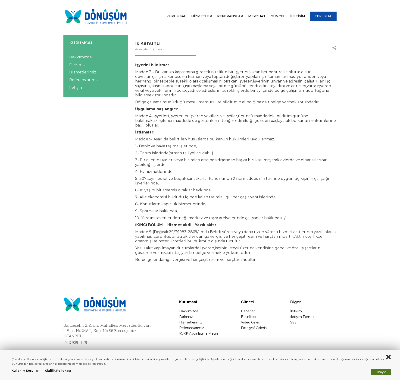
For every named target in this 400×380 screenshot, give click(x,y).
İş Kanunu (159, 49)
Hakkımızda (80, 57)
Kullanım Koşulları (26, 370)
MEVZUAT (257, 16)
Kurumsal (188, 302)
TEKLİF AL (323, 16)
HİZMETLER (201, 16)
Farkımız (77, 65)
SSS (293, 322)
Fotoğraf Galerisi (254, 328)
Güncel (247, 302)
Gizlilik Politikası (58, 370)
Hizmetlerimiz (82, 72)
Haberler (248, 311)
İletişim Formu (302, 317)
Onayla (380, 372)
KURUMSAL (176, 16)
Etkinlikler (248, 317)
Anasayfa (141, 49)
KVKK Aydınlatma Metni (198, 333)
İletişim (76, 87)
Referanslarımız (84, 80)
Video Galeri (250, 322)
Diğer (295, 302)
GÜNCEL (278, 16)
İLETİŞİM (297, 16)
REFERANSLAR (230, 16)
